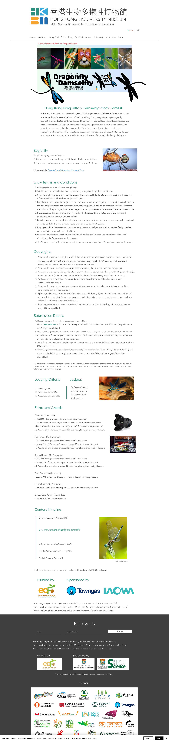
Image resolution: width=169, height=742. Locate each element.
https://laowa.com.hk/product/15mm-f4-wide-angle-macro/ (75, 426)
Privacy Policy (91, 738)
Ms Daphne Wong (79, 391)
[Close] (166, 738)
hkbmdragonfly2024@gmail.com (91, 570)
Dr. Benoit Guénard (79, 387)
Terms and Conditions (104, 674)
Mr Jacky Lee (77, 398)
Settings (148, 738)
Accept (159, 738)
